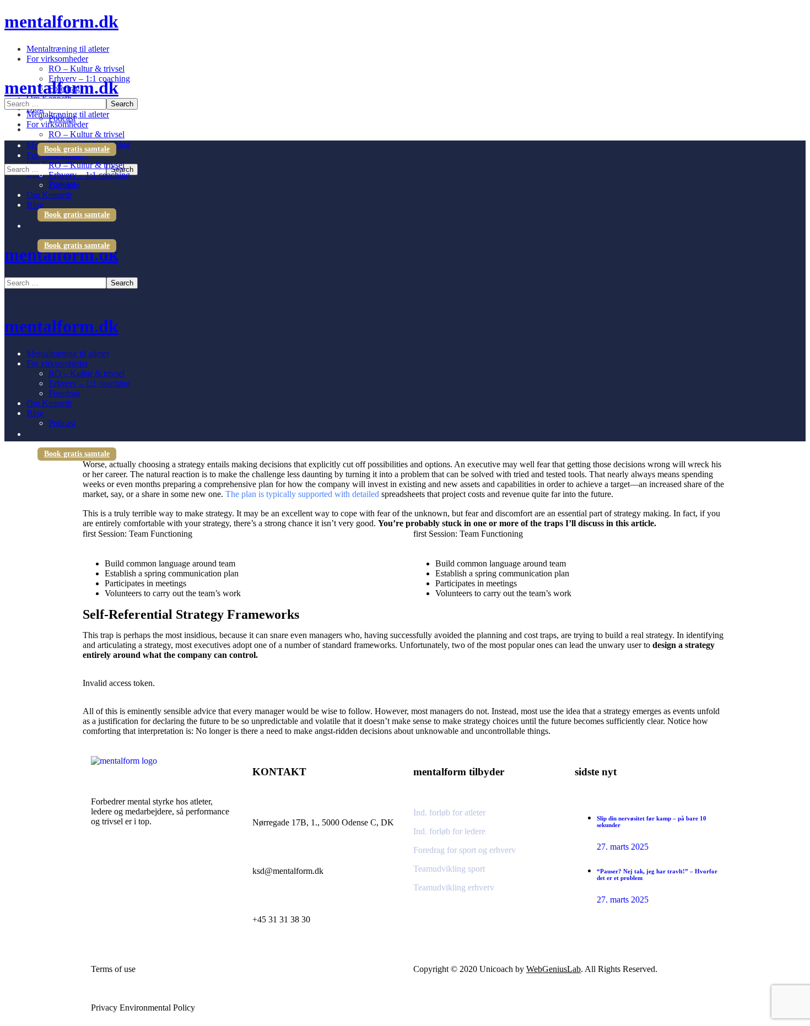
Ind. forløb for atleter (449, 812)
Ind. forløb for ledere (449, 831)
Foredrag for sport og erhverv (464, 850)
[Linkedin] (132, 871)
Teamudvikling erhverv (453, 887)
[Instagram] (104, 871)
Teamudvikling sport (449, 868)
